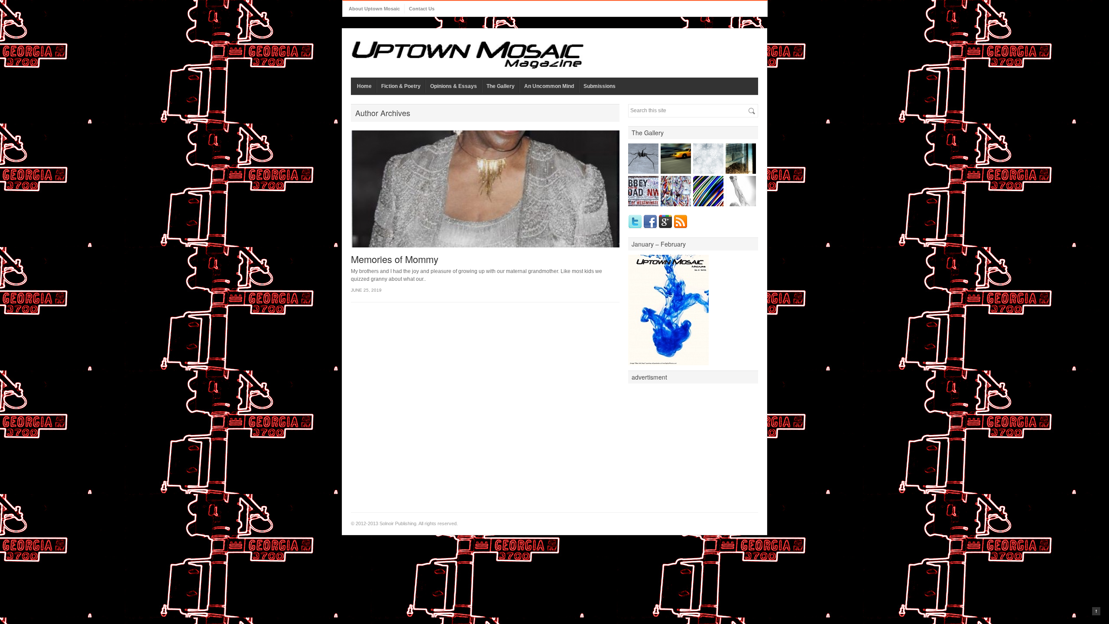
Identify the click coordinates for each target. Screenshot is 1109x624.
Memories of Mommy (394, 259)
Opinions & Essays (453, 86)
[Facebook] (650, 222)
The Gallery (500, 86)
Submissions (600, 86)
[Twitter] (635, 222)
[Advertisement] (693, 442)
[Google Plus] (665, 222)
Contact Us (422, 8)
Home (364, 86)
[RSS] (680, 222)
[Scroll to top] (1096, 611)
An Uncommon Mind (549, 86)
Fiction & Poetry (401, 86)
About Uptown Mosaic (374, 8)
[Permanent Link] (640, 147)
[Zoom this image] (632, 147)
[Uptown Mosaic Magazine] (467, 55)
